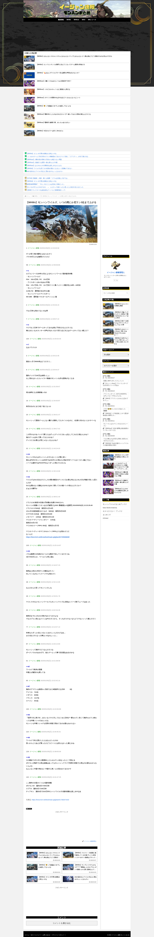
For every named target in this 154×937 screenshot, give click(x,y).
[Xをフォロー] (114, 280)
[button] (127, 293)
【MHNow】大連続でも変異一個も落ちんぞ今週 (42, 162)
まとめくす (107, 515)
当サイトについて (36, 935)
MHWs (29, 808)
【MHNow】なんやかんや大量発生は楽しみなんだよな (44, 165)
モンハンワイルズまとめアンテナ (115, 504)
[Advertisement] (77, 35)
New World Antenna (110, 508)
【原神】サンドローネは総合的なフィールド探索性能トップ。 (46, 190)
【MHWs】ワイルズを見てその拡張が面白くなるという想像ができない (49, 168)
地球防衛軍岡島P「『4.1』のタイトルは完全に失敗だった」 (46, 184)
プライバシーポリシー (58, 935)
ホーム (27, 935)
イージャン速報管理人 (116, 272)
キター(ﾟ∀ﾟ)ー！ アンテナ (112, 511)
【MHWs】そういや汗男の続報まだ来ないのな (42, 153)
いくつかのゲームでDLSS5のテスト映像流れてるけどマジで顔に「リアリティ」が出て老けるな (57, 156)
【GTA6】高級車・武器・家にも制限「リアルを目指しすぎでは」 (48, 178)
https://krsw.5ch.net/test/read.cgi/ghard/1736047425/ (50, 800)
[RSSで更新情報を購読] (117, 280)
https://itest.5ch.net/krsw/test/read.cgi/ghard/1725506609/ (48, 537)
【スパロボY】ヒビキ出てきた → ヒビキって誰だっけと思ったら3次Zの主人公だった (55, 187)
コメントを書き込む (62, 923)
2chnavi (105, 518)
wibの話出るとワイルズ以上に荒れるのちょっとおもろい (45, 171)
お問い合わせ (46, 935)
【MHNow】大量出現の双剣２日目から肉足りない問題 (44, 159)
